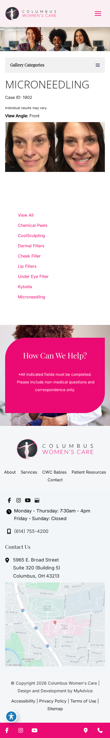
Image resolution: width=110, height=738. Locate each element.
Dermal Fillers (31, 245)
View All (26, 215)
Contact (55, 479)
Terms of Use (83, 701)
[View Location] (8, 560)
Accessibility (23, 701)
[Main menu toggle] (98, 13)
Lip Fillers (27, 266)
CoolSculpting (31, 235)
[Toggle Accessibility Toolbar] (11, 716)
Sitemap (55, 708)
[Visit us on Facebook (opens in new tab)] (9, 500)
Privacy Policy (53, 701)
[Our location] (86, 730)
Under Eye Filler (33, 276)
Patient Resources (89, 472)
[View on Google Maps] (55, 624)
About (10, 472)
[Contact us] (100, 730)
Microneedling (47, 84)
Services (29, 472)
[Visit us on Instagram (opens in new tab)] (18, 500)
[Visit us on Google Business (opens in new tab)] (37, 500)
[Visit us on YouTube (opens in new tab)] (28, 500)
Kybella (25, 286)
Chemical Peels (32, 225)
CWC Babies (54, 472)
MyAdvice (83, 690)
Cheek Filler (29, 256)
